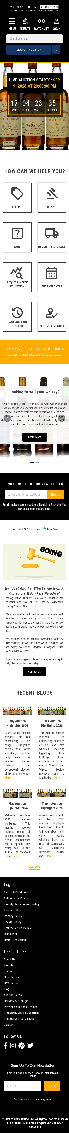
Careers (9, 1024)
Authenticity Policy (16, 898)
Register (9, 965)
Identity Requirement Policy (21, 904)
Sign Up (55, 494)
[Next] (61, 418)
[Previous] (7, 418)
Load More (34, 867)
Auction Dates (13, 995)
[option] (34, 103)
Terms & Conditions (16, 892)
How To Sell (11, 983)
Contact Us (11, 971)
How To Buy (11, 977)
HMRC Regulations (15, 940)
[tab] (32, 462)
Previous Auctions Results (20, 1007)
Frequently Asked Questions (21, 1013)
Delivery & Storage (16, 1001)
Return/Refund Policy (17, 928)
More (8, 777)
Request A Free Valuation (20, 1019)
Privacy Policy (13, 916)
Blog (7, 989)
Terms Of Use (12, 910)
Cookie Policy (12, 922)
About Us (9, 959)
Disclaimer (10, 934)
